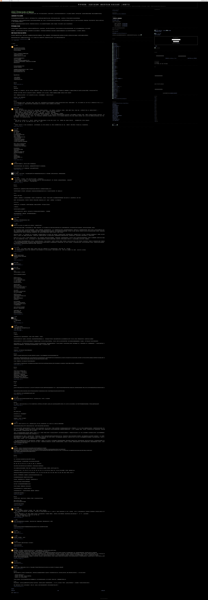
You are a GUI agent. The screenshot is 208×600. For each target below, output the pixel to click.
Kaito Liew (15, 172)
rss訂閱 (156, 46)
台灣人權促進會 (114, 114)
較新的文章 (13, 590)
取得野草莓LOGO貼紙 (158, 31)
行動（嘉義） (115, 55)
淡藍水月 (15, 262)
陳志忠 (15, 560)
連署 (114, 69)
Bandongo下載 (193, 58)
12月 (155, 120)
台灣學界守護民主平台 (115, 119)
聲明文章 (114, 85)
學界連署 (114, 83)
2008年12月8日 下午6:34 (18, 221)
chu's (14, 316)
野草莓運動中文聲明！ (115, 20)
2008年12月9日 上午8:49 (18, 351)
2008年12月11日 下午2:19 (18, 528)
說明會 (114, 75)
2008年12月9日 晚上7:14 (18, 444)
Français (117, 13)
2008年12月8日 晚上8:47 (18, 244)
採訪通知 (114, 66)
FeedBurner (178, 43)
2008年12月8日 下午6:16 (18, 214)
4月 (155, 114)
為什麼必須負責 (124, 24)
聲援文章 (114, 93)
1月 (155, 118)
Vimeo (175, 58)
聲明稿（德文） (116, 90)
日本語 (123, 13)
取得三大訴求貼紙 (157, 34)
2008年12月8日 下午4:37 (18, 105)
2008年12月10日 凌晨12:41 (19, 494)
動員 (114, 65)
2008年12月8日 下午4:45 (18, 126)
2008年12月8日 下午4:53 (18, 169)
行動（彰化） (115, 57)
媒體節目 (114, 70)
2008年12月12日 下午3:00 (18, 546)
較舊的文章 (103, 590)
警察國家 (114, 97)
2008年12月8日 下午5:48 (18, 182)
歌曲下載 (189, 58)
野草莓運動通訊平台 (115, 105)
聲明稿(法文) (115, 89)
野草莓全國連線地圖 (115, 113)
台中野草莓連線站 (115, 108)
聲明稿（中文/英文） (116, 86)
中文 (113, 13)
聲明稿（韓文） (116, 91)
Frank (14, 325)
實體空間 (114, 74)
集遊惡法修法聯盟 (115, 116)
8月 (155, 103)
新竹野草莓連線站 (115, 110)
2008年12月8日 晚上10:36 (18, 314)
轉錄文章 (114, 94)
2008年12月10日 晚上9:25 (18, 522)
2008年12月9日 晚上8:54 (18, 452)
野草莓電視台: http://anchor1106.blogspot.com (119, 33)
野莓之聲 (167, 58)
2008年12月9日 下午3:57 (18, 399)
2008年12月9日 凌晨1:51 (18, 330)
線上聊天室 (115, 81)
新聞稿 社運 (115, 73)
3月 (155, 115)
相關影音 (114, 61)
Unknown (15, 128)
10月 (155, 100)
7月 (155, 104)
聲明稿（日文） (116, 87)
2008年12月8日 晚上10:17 (18, 264)
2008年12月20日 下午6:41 (18, 563)
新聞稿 (114, 71)
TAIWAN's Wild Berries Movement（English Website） (120, 103)
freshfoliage (171, 58)
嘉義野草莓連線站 (115, 106)
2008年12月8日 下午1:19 (18, 98)
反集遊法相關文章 (116, 46)
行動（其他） (115, 51)
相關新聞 (114, 59)
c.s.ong (15, 223)
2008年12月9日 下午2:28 (18, 394)
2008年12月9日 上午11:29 (18, 364)
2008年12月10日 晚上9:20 (18, 517)
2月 (155, 117)
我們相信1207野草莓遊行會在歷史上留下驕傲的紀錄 (22, 12)
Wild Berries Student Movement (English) (119, 98)
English (115, 13)
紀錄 (114, 62)
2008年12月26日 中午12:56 (19, 586)
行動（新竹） (115, 54)
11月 (155, 98)
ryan (14, 162)
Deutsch (120, 13)
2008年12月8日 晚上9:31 (18, 251)
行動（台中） (115, 47)
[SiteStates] (114, 125)
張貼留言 (12, 588)
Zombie (15, 530)
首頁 (58, 590)
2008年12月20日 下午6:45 (18, 568)
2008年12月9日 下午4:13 (18, 405)
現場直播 (114, 67)
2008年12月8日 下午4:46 (18, 159)
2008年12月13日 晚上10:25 (19, 558)
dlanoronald (15, 107)
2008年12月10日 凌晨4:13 (18, 505)
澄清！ (114, 79)
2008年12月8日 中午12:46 (18, 84)
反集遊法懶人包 (114, 117)
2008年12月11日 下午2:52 (18, 533)
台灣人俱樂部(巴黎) (115, 120)
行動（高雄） (115, 53)
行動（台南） (115, 50)
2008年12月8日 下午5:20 (18, 174)
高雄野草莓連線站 (115, 111)
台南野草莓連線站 (115, 109)
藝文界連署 (115, 95)
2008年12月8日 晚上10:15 (18, 260)
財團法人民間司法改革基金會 (117, 115)
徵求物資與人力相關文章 (117, 78)
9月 (155, 101)
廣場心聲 (114, 77)
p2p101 (15, 45)
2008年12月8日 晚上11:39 (18, 322)
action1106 (116, 31)
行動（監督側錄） (116, 58)
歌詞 (196, 58)
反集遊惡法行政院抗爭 (173, 93)
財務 (114, 63)
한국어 (125, 13)
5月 (155, 97)
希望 (14, 548)
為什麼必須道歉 (124, 23)
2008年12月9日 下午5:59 (18, 419)
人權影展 (114, 43)
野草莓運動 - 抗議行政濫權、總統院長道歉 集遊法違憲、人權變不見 (104, 4)
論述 (114, 82)
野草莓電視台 (114, 104)
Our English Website (115, 10)
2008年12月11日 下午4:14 (18, 538)
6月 (155, 105)
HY (14, 253)
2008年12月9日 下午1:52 (18, 379)
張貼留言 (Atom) (16, 592)
